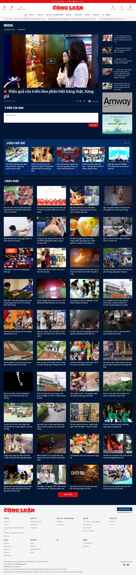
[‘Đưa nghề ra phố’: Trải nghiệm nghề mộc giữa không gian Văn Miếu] (84, 381)
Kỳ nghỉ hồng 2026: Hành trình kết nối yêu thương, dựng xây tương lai (117, 271)
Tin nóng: (9, 19)
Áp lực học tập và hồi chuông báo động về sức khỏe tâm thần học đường (16, 396)
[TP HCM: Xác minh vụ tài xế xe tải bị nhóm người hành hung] (117, 319)
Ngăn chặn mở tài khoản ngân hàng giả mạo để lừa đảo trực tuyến (123, 50)
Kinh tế (69, 15)
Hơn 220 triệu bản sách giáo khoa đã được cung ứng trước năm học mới (16, 166)
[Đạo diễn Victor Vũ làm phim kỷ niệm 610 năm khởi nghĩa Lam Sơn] (84, 474)
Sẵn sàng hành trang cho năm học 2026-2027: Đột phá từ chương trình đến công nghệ (122, 86)
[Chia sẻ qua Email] (81, 101)
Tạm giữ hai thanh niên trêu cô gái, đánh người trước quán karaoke (116, 518)
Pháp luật (78, 15)
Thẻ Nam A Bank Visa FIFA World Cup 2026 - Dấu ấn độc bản (51, 518)
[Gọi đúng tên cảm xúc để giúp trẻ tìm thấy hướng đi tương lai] (84, 288)
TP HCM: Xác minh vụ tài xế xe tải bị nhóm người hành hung (116, 333)
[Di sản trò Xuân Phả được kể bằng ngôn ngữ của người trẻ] (117, 412)
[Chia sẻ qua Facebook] (78, 101)
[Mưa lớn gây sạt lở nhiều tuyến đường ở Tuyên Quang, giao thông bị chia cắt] (51, 350)
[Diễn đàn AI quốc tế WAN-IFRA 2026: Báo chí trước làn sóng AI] (119, 154)
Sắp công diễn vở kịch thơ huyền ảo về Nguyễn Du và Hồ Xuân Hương (116, 209)
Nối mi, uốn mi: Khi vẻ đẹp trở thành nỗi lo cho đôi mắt (116, 240)
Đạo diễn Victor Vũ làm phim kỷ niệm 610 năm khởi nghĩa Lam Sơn (84, 488)
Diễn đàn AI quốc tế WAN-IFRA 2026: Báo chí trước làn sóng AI (118, 166)
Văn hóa (96, 15)
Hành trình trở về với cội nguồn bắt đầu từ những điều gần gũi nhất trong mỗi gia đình (42, 167)
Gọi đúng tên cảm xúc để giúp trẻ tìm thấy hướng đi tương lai (84, 302)
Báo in (12, 9)
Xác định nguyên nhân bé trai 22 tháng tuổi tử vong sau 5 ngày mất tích (17, 519)
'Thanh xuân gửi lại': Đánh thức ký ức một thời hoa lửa (51, 271)
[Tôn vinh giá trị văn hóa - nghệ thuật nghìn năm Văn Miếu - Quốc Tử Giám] (84, 412)
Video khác (12, 181)
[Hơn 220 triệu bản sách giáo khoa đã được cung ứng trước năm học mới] (17, 154)
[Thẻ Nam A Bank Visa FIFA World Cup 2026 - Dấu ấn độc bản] (51, 505)
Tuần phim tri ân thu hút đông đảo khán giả (16, 271)
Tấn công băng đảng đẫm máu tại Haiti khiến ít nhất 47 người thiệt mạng (107, 19)
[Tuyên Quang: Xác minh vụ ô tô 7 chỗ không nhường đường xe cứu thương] (51, 288)
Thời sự (31, 15)
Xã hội (87, 15)
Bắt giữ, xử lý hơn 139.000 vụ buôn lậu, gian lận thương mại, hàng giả (123, 61)
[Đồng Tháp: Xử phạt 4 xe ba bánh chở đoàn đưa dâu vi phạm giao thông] (84, 505)
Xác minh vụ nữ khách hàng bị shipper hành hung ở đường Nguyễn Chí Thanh (117, 549)
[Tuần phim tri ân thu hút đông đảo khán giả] (18, 257)
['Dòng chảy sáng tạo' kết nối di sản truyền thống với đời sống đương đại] (18, 443)
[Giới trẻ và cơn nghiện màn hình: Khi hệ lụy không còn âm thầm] (117, 474)
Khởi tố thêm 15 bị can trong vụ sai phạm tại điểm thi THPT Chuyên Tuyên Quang (51, 396)
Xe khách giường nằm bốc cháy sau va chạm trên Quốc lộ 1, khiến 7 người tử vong (84, 272)
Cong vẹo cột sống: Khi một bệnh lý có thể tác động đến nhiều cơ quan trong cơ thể (50, 241)
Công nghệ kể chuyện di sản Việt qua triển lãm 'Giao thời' (51, 549)
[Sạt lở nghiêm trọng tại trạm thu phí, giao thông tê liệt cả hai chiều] (18, 350)
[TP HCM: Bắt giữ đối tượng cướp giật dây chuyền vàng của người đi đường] (18, 536)
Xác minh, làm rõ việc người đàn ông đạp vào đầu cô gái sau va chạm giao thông (51, 426)
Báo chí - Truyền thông (55, 15)
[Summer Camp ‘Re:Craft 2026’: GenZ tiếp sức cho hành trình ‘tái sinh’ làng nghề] (51, 319)
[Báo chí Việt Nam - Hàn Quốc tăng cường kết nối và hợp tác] (51, 565)
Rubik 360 (21, 30)
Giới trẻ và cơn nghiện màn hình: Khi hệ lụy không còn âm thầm (117, 488)
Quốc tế (40, 15)
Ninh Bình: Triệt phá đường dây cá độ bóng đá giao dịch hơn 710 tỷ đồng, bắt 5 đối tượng (18, 303)
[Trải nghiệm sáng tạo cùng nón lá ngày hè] (84, 443)
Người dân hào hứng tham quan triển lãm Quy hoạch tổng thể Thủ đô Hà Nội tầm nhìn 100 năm (18, 489)
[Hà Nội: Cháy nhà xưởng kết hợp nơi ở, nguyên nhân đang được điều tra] (84, 319)
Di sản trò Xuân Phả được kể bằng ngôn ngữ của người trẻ (115, 425)
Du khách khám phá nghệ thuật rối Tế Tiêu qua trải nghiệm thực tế (84, 364)
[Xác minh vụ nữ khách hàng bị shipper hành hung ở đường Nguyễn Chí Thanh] (117, 536)
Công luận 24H (9, 30)
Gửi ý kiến (93, 125)
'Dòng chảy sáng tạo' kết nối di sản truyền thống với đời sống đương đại (17, 457)
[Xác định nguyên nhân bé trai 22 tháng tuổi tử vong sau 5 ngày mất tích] (18, 505)
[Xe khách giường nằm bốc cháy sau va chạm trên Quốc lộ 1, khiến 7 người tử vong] (84, 257)
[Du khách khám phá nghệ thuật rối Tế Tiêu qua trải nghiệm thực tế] (84, 350)
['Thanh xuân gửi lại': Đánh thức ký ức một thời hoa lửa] (51, 257)
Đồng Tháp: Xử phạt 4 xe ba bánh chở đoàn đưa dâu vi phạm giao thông (84, 518)
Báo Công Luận (68, 8)
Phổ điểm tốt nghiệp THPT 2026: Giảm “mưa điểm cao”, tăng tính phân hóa (51, 488)
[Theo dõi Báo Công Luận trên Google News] (91, 101)
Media (5, 9)
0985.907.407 (21, 9)
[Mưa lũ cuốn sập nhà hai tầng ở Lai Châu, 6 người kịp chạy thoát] (117, 381)
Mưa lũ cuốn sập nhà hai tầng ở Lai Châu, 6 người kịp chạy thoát (116, 395)
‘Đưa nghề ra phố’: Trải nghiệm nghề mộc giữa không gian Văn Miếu (84, 395)
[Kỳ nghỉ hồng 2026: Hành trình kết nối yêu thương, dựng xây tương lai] (117, 257)
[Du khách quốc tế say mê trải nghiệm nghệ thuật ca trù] (18, 319)
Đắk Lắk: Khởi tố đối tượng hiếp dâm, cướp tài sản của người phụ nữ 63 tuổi (57, 19)
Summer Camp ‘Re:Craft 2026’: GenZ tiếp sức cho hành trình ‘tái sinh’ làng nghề (51, 334)
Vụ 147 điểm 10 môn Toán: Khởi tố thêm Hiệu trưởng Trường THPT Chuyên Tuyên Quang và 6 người (115, 303)
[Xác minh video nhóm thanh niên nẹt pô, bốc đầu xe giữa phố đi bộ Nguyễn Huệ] (117, 350)
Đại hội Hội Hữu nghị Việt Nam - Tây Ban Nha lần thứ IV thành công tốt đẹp (93, 166)
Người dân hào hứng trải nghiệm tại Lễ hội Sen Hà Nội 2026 (83, 549)
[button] (129, 143)
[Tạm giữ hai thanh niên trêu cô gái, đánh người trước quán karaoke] (117, 505)
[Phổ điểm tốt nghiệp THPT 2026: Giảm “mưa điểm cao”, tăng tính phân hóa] (51, 474)
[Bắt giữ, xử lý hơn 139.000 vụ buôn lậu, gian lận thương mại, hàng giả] (107, 61)
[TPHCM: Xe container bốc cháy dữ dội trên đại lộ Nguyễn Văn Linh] (117, 443)
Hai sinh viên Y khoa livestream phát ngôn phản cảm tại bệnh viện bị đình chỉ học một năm (17, 210)
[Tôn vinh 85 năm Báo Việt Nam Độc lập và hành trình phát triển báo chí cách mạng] (51, 195)
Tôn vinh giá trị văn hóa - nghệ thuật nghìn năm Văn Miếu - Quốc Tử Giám (84, 425)
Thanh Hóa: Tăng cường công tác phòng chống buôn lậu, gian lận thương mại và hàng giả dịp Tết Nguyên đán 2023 (123, 73)
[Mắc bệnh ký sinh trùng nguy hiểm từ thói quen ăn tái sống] (18, 226)
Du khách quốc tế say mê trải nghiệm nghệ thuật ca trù (18, 333)
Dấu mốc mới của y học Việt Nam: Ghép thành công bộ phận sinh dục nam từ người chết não (83, 210)
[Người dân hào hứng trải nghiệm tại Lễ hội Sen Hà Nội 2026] (84, 536)
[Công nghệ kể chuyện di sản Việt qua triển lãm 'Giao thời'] (51, 536)
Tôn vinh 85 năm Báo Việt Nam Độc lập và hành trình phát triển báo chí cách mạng (51, 210)
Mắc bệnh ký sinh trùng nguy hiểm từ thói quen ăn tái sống (18, 240)
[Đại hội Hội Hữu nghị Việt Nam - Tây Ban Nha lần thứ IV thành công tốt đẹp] (93, 154)
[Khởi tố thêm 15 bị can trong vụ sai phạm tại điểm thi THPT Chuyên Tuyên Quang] (51, 381)
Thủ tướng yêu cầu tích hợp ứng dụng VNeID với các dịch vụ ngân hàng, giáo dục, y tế (123, 39)
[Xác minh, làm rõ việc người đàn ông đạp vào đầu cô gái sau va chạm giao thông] (51, 412)
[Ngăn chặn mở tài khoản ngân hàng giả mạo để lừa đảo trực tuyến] (107, 50)
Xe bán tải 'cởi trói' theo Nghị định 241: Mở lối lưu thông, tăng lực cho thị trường (18, 426)
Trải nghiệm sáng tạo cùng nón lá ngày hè (84, 457)
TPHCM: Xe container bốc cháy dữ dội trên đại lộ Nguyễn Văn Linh (117, 457)
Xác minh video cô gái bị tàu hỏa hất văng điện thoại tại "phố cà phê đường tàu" (67, 166)
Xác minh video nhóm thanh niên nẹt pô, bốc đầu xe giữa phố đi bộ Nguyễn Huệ (117, 365)
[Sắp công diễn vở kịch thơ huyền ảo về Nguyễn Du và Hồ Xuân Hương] (117, 195)
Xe (103, 15)
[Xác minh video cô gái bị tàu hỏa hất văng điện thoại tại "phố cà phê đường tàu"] (68, 154)
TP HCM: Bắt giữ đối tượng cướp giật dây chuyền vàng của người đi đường (18, 549)
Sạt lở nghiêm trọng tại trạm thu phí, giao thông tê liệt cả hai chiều (17, 364)
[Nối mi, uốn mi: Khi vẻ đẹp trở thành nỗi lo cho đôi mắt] (117, 226)
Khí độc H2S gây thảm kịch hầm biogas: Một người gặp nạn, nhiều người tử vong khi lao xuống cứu (82, 241)
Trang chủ (25, 15)
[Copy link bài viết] (84, 101)
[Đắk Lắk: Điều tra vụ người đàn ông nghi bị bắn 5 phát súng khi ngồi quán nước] (51, 443)
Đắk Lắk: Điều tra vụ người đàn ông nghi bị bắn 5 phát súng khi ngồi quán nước (51, 458)
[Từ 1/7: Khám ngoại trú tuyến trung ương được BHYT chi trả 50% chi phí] (18, 565)
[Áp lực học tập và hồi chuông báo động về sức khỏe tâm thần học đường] (18, 381)
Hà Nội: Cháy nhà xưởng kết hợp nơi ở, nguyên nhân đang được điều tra (84, 333)
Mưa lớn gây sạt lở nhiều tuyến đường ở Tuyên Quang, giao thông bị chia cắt (51, 364)
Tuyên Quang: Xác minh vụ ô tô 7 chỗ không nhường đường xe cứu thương (51, 302)
